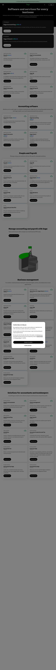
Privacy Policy (18, 338)
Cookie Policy (40, 336)
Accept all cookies (28, 342)
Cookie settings (28, 345)
